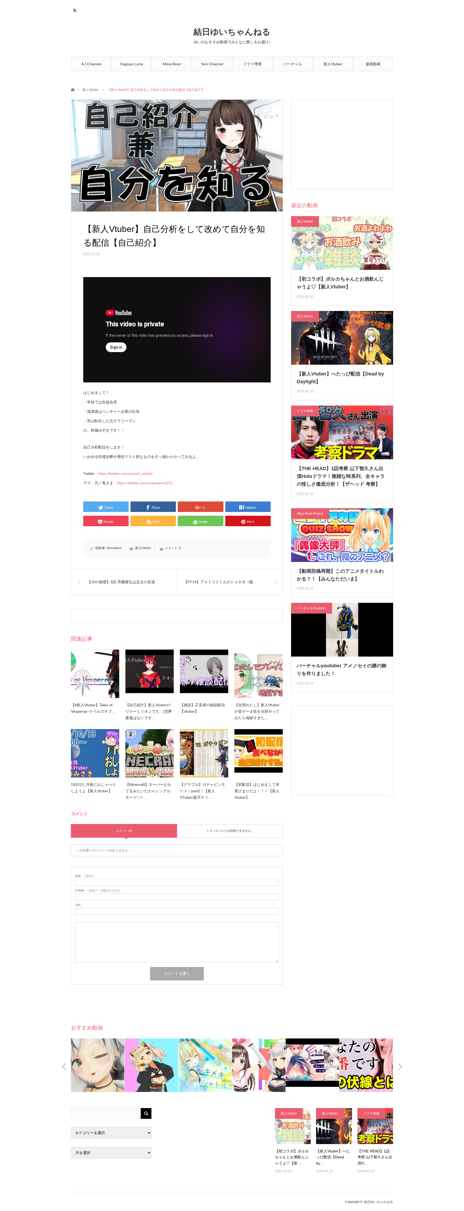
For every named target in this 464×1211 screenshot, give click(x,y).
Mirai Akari (172, 64)
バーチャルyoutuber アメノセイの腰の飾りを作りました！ (341, 669)
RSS (74, 9)
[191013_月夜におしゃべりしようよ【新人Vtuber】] (95, 753)
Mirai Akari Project (310, 513)
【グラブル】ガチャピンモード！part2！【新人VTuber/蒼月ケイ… (202, 791)
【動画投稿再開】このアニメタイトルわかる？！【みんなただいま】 (340, 575)
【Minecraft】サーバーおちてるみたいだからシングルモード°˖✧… (148, 791)
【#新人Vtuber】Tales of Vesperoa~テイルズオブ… (93, 708)
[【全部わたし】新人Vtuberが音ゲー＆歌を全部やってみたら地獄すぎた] (258, 674)
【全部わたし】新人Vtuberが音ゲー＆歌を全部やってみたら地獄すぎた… (257, 711)
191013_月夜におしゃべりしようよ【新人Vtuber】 (93, 787)
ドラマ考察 (252, 64)
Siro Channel (212, 64)
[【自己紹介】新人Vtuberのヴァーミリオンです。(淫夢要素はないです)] (149, 674)
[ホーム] (72, 89)
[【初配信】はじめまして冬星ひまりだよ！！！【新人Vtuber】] (258, 753)
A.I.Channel (91, 64)
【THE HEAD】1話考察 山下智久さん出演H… (374, 1157)
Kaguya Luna (131, 64)
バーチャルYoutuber (292, 66)
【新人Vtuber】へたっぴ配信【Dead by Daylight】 (340, 377)
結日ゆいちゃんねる (232, 32)
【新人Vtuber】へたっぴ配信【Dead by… (333, 1157)
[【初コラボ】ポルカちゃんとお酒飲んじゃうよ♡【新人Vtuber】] (293, 1126)
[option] (98, 1065)
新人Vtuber (333, 64)
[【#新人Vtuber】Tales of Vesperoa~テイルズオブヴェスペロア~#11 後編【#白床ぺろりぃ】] (95, 674)
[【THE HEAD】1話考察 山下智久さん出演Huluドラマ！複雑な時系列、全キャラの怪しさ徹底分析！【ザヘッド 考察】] (375, 1126)
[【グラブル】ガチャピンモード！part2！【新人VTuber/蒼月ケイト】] (204, 753)
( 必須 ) (84, 876)
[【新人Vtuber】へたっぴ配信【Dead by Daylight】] (334, 1126)
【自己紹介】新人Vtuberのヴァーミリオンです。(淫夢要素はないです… (148, 711)
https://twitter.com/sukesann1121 (145, 483)
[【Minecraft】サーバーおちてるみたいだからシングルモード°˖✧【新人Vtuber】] (149, 753)
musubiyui (114, 548)
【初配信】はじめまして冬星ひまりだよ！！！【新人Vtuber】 (257, 791)
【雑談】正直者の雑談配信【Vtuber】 (202, 708)
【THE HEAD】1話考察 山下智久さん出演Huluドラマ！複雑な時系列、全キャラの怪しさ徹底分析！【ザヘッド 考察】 (341, 476)
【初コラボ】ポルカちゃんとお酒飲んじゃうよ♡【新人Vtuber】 (340, 282)
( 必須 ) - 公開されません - (98, 890)
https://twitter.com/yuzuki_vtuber (125, 473)
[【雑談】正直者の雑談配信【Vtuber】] (204, 674)
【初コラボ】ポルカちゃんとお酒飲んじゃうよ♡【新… (292, 1157)
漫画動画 (372, 64)
